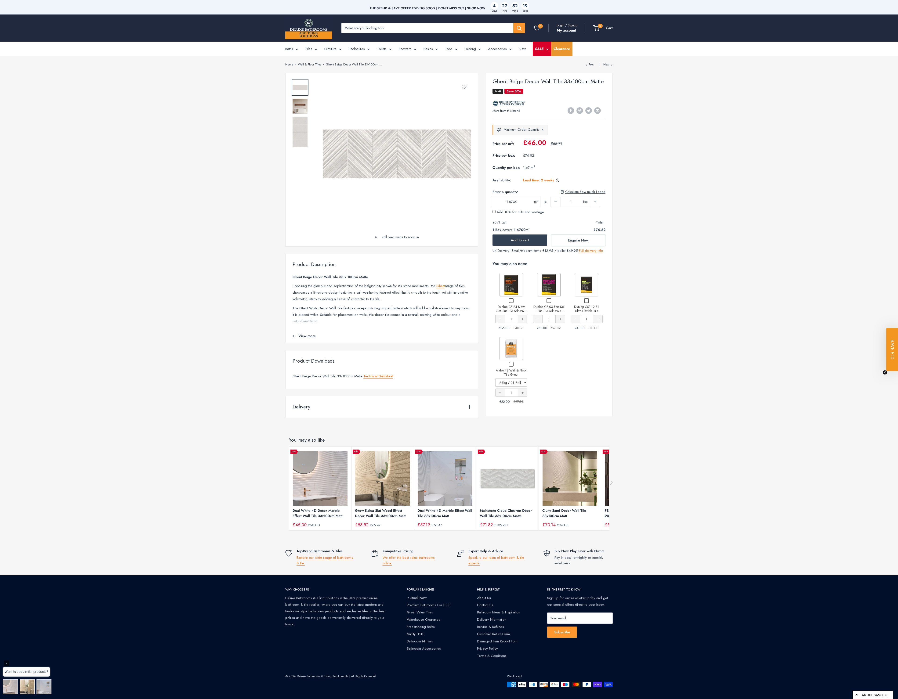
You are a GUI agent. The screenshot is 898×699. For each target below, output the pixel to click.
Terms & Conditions (492, 655)
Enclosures (357, 48)
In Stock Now (417, 597)
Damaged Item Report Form (497, 641)
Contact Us (485, 605)
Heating (470, 48)
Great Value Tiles (420, 612)
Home (289, 64)
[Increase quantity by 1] (595, 202)
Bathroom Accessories (424, 648)
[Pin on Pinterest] (579, 110)
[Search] (519, 28)
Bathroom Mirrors (420, 641)
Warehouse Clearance (423, 619)
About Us (484, 597)
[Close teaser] (885, 372)
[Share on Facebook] (571, 110)
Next (606, 64)
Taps (449, 48)
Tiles (308, 48)
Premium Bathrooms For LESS (428, 605)
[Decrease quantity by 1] (556, 202)
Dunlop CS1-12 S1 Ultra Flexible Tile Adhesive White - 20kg (586, 310)
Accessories (497, 48)
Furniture (330, 48)
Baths (289, 48)
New (522, 48)
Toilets (382, 48)
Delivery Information (491, 619)
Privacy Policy (487, 648)
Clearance (562, 48)
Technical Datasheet (378, 376)
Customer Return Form (493, 634)
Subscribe (562, 632)
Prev (591, 64)
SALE (539, 48)
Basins (428, 48)
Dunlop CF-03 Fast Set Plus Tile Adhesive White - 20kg (548, 310)
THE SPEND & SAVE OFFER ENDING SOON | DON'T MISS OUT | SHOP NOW (427, 8)
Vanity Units (415, 634)
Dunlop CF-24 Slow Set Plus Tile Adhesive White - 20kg (511, 310)
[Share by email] (597, 110)
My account (566, 30)
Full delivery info (591, 250)
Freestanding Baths (421, 626)
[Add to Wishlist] (464, 87)
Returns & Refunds (490, 626)
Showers (405, 48)
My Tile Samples (874, 695)
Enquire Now (578, 240)
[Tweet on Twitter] (588, 110)
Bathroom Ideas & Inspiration (498, 612)
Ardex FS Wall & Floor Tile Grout (511, 372)
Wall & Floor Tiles (309, 64)
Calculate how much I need (585, 191)
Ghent (440, 285)
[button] (892, 349)
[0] (537, 28)
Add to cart (520, 240)
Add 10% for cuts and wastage (520, 212)
